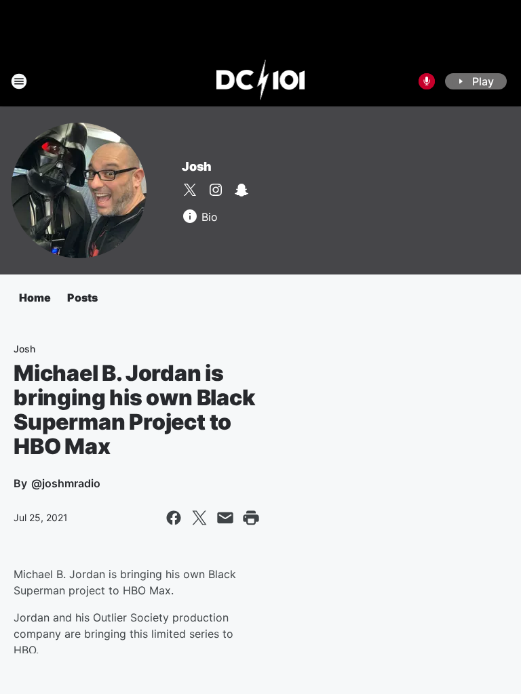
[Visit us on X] (190, 190)
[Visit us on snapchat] (241, 190)
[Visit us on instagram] (216, 190)
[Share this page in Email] (225, 517)
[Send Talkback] (427, 81)
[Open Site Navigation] (19, 81)
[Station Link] (260, 81)
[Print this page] (251, 517)
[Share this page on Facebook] (173, 517)
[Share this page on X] (199, 517)
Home (35, 297)
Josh (197, 166)
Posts (82, 297)
